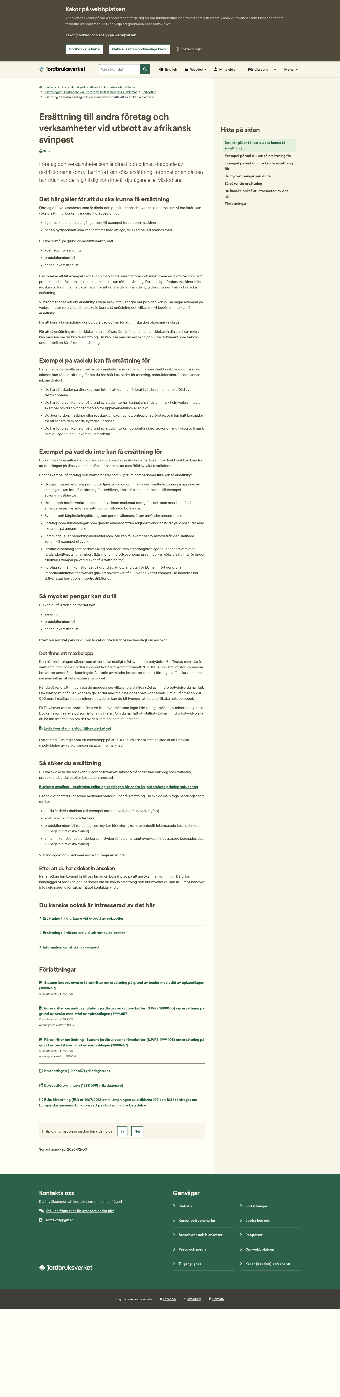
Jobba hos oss (257, 1220)
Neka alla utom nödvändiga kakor (139, 49)
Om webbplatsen (259, 1249)
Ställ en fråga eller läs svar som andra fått (80, 1210)
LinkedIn (218, 1299)
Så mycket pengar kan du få (248, 175)
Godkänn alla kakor (84, 49)
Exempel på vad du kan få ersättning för (258, 155)
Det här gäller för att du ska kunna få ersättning (255, 145)
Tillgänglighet (190, 1263)
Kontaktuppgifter (59, 1220)
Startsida (49, 87)
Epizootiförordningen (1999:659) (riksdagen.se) (83, 1085)
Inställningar (191, 49)
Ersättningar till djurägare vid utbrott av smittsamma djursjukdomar (90, 92)
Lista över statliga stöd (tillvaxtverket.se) (77, 728)
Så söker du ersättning (243, 183)
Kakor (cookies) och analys (267, 1263)
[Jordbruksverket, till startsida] (62, 69)
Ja (122, 1131)
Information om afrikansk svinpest (71, 947)
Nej (137, 1131)
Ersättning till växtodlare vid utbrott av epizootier (84, 932)
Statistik (185, 1206)
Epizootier (149, 92)
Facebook (169, 1299)
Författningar (236, 203)
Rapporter (254, 1234)
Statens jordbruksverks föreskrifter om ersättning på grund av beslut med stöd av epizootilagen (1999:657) (122, 987)
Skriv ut (48, 151)
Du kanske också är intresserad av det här (256, 193)
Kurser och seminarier (197, 1220)
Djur (63, 87)
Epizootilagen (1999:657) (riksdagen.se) (77, 1070)
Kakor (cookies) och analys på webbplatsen (100, 35)
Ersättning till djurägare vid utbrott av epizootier (83, 918)
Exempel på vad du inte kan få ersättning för (259, 166)
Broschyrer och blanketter (201, 1234)
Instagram (194, 1299)
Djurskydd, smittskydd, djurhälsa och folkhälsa (103, 87)
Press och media (192, 1249)
